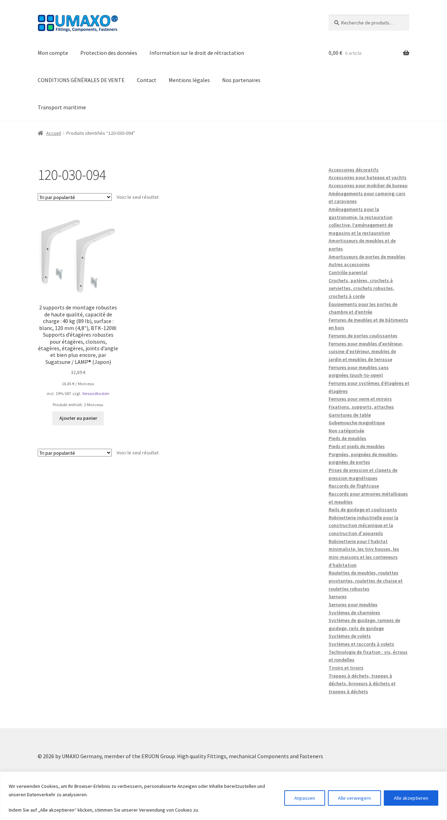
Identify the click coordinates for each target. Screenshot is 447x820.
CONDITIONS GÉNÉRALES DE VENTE (81, 79)
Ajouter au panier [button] (78, 418)
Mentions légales (189, 79)
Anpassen (304, 798)
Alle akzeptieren (411, 798)
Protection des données (108, 52)
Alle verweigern (354, 798)
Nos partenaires (241, 79)
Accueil (53, 133)
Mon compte (53, 52)
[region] (223, 795)
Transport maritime (62, 107)
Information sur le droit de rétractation (196, 52)
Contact (146, 79)
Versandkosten (95, 393)
